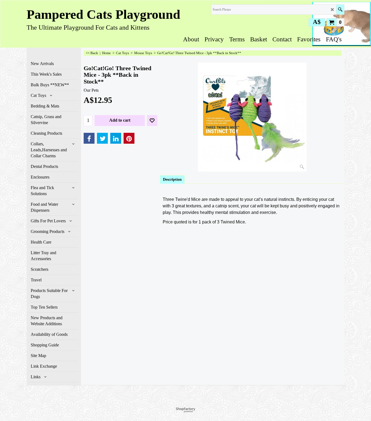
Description (172, 179)
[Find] (340, 9)
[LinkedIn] (115, 138)
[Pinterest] (129, 138)
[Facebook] (89, 138)
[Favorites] (152, 120)
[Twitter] (102, 138)
